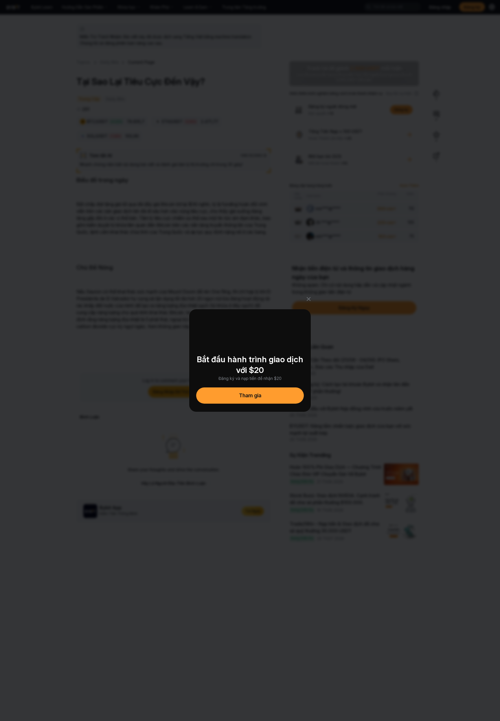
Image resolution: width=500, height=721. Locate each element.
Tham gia (250, 395)
